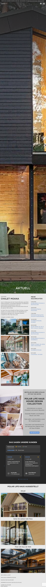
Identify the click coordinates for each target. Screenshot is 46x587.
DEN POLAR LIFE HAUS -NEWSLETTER (35, 0)
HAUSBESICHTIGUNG (36, 350)
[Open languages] (41, 4)
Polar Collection (4, 586)
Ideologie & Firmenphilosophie (8, 577)
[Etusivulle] (4, 3)
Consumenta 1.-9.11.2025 (36, 354)
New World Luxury (6, 575)
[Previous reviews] (4, 466)
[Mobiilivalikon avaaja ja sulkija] (44, 3)
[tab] (18, 479)
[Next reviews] (42, 466)
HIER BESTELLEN (34, 432)
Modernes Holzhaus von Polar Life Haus (11, 582)
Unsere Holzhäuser (6, 584)
